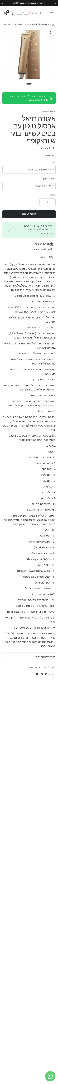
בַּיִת (54, 24)
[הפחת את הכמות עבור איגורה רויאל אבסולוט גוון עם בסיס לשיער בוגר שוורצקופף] (42, 202)
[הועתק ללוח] (37, 674)
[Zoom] (51, 32)
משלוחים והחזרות (45, 657)
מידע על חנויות (46, 234)
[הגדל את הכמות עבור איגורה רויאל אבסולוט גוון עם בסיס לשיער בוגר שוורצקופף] (52, 202)
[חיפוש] (11, 13)
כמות (53, 195)
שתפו (51, 674)
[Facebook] (46, 674)
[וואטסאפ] (42, 674)
